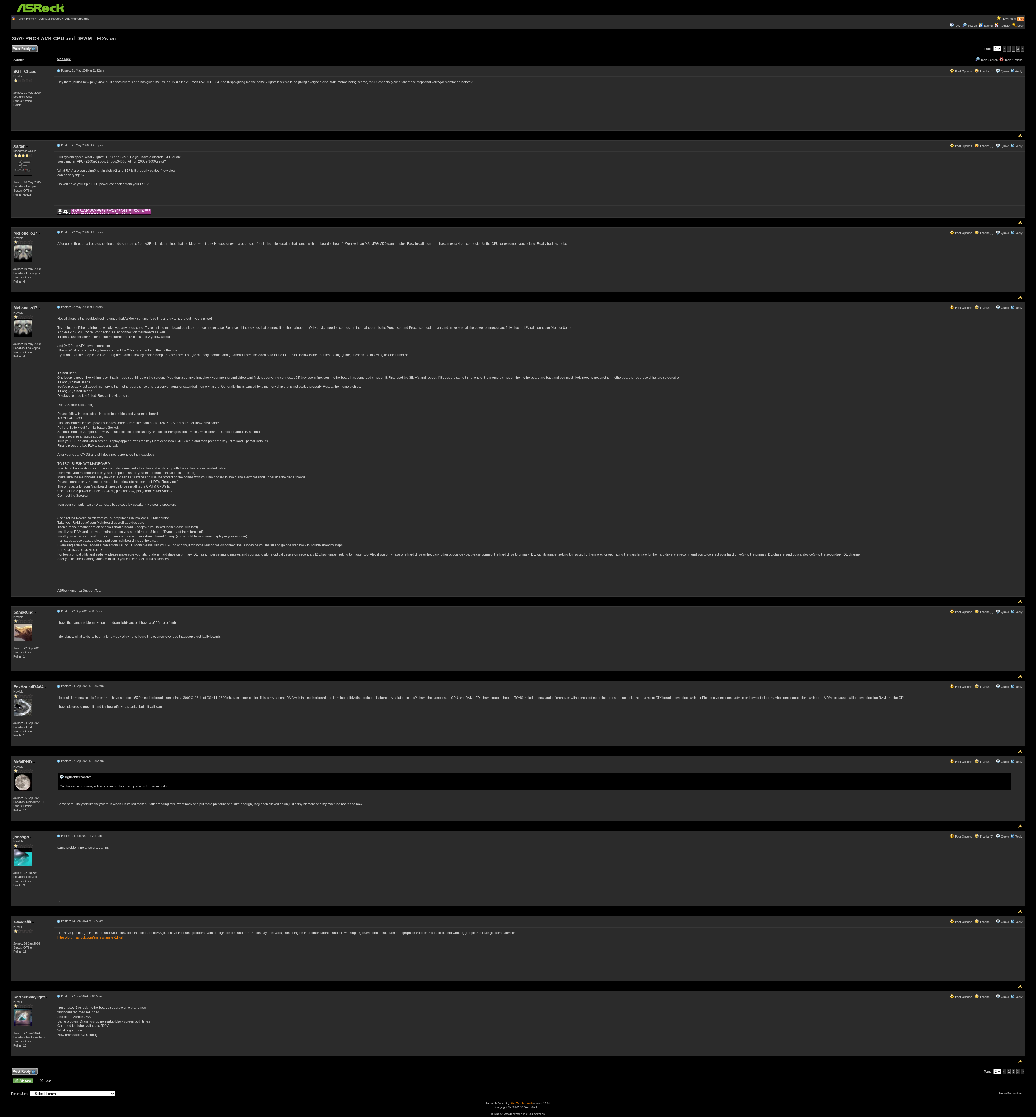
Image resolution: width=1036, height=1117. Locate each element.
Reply (1019, 71)
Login (1020, 25)
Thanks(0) (986, 71)
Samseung (24, 612)
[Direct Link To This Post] (58, 70)
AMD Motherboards (76, 18)
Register (1005, 25)
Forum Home (25, 18)
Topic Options (1013, 60)
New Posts (1009, 18)
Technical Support (49, 18)
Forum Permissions (1011, 1093)
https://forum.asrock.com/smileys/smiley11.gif (90, 937)
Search (972, 25)
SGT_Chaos (25, 71)
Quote (1005, 71)
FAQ (958, 25)
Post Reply (22, 49)
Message (64, 59)
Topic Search (989, 60)
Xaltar (19, 146)
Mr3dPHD (23, 762)
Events (988, 25)
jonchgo (21, 836)
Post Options (963, 71)
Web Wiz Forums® (521, 1103)
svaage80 (22, 922)
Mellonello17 (25, 233)
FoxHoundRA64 (29, 687)
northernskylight (29, 997)
